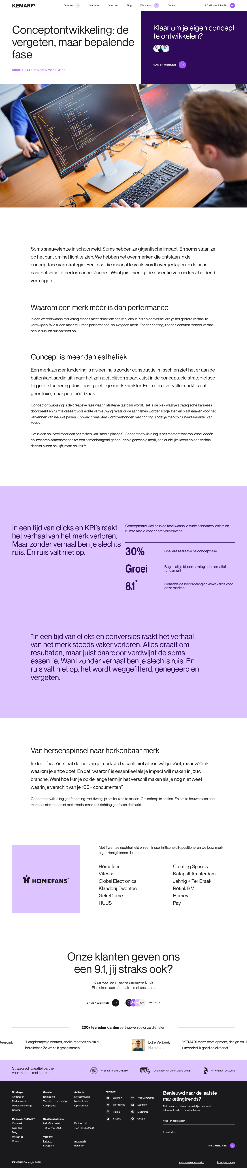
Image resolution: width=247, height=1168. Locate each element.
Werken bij (17, 1136)
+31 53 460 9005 (52, 1127)
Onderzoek (18, 1096)
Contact (172, 5)
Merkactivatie (81, 1101)
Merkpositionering (22, 1105)
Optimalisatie (81, 1105)
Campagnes (49, 1105)
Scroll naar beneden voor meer (39, 70)
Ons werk (94, 5)
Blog (129, 5)
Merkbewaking (82, 1096)
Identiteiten (49, 1096)
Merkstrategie (19, 1101)
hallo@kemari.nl (51, 1123)
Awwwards (80, 1141)
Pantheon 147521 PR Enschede (84, 1125)
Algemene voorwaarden (191, 1162)
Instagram (48, 1145)
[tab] (190, 866)
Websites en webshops (55, 1101)
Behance (79, 1145)
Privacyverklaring (226, 1162)
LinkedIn (47, 1141)
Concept (16, 1109)
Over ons (113, 5)
